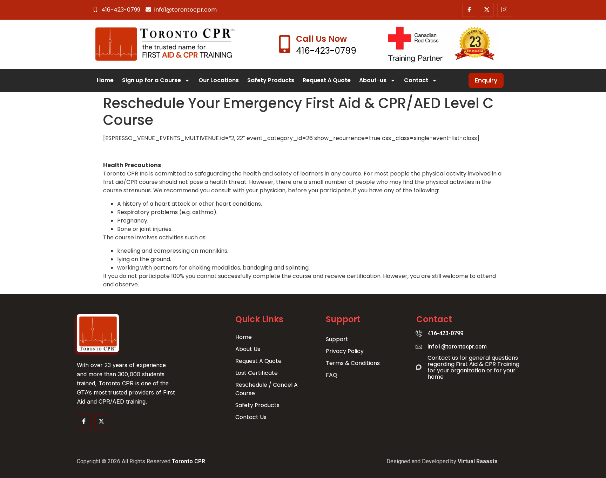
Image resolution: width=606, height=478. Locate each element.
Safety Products (270, 80)
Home (105, 80)
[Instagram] (504, 10)
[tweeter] (101, 421)
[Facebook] (469, 10)
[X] (487, 10)
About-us (372, 80)
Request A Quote (327, 80)
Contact (416, 80)
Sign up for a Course (151, 80)
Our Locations (218, 80)
